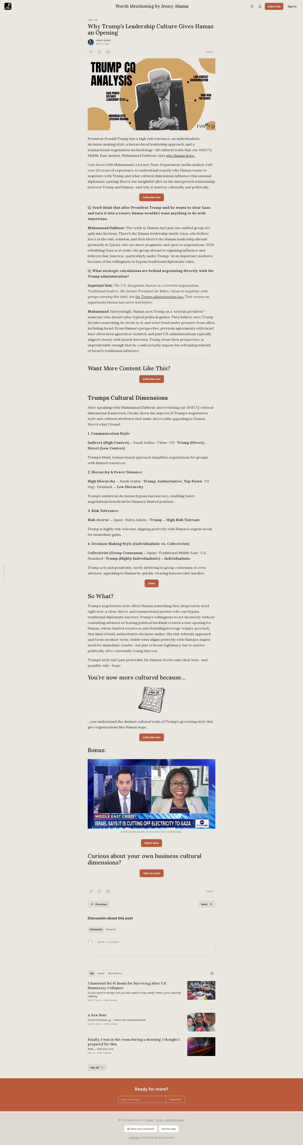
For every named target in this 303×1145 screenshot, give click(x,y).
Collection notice (174, 1120)
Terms (159, 1120)
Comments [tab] (96, 929)
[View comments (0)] (99, 51)
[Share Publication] (259, 6)
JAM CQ (93, 19)
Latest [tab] (101, 973)
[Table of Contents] (3, 572)
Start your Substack (142, 1128)
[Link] (83, 368)
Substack (134, 1137)
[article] (151, 994)
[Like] (91, 51)
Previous (101, 904)
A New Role (97, 1015)
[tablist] (103, 929)
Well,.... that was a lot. (101, 1049)
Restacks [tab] (111, 929)
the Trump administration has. (159, 296)
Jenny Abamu (103, 40)
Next (204, 904)
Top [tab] (92, 973)
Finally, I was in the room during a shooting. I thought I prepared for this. (134, 1041)
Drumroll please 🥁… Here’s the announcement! (117, 1020)
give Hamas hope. (180, 155)
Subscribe (274, 6)
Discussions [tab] (114, 973)
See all (94, 1067)
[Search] (252, 6)
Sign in (292, 6)
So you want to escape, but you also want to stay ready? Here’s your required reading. (134, 994)
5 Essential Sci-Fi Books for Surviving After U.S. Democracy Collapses (127, 985)
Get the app (169, 1128)
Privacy (149, 1120)
